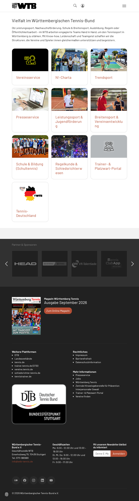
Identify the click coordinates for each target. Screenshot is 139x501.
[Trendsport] (109, 59)
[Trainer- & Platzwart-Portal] (109, 146)
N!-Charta (63, 77)
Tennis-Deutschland (26, 213)
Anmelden (119, 453)
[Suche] (75, 6)
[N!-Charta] (69, 59)
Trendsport (104, 77)
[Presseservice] (30, 99)
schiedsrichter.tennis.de (27, 372)
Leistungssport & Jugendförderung (69, 121)
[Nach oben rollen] (132, 494)
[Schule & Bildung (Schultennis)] (30, 146)
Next (132, 264)
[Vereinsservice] (30, 59)
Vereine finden (83, 396)
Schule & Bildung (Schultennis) (29, 166)
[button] (6, 494)
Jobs (78, 378)
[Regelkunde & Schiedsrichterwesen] (69, 146)
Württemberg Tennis (86, 382)
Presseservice (27, 117)
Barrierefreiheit (84, 358)
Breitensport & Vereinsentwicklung (109, 121)
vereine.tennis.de (24, 369)
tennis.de (19, 362)
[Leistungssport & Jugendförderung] (69, 99)
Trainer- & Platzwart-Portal (108, 166)
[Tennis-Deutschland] (30, 193)
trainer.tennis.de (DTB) (26, 365)
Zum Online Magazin (58, 310)
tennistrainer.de (23, 376)
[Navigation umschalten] (124, 6)
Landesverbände (23, 358)
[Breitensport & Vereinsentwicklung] (109, 99)
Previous (6, 264)
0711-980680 (22, 457)
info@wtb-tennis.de (22, 461)
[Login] (82, 6)
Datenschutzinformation (88, 362)
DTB (17, 355)
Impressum (81, 355)
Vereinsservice (28, 77)
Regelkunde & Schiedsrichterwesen (68, 168)
